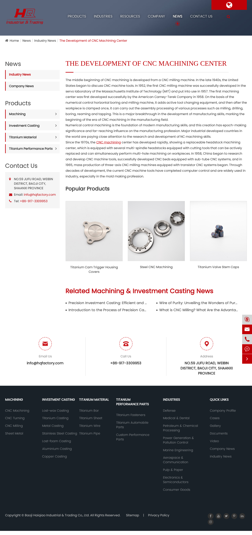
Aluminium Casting (57, 449)
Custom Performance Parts (132, 437)
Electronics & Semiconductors (175, 479)
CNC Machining (17, 411)
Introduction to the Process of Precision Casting (108, 309)
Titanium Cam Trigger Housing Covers (94, 269)
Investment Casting (24, 125)
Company (156, 16)
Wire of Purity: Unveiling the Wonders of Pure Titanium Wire (198, 302)
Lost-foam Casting (56, 441)
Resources (130, 16)
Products (77, 16)
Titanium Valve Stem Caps (218, 267)
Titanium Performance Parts (31, 148)
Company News (21, 86)
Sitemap (132, 515)
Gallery (215, 426)
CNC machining (108, 142)
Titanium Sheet (90, 418)
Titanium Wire (89, 426)
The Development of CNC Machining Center (93, 40)
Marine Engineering (178, 450)
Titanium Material (23, 137)
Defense (169, 411)
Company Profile (223, 411)
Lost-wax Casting (55, 411)
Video (214, 441)
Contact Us (201, 16)
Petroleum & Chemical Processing (180, 428)
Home (14, 40)
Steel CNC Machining (156, 267)
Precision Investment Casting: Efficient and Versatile (108, 302)
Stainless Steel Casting (59, 433)
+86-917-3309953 (33, 201)
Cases (215, 418)
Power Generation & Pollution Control (178, 440)
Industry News (45, 40)
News (177, 16)
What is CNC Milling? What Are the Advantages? (198, 309)
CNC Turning (15, 418)
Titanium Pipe (89, 433)
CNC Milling (14, 426)
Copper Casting (54, 456)
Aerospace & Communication (175, 460)
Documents (219, 433)
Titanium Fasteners (130, 415)
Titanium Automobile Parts (132, 425)
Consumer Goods (176, 490)
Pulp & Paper (173, 470)
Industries (103, 16)
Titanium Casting (55, 418)
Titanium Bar (89, 411)
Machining (17, 114)
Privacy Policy (158, 515)
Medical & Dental (176, 418)
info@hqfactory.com (40, 194)
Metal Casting (53, 426)
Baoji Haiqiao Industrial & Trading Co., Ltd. (57, 515)
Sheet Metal (14, 433)
